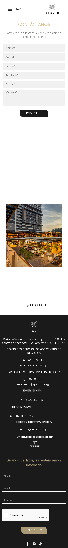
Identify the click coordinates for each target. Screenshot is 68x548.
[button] (14, 9)
